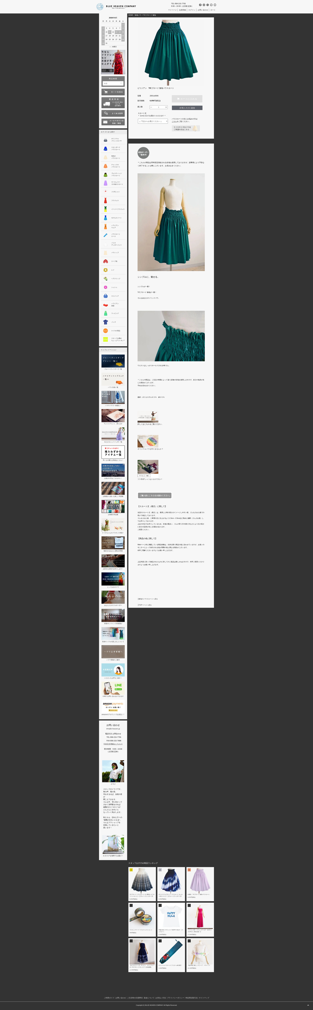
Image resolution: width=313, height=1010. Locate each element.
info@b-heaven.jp (113, 729)
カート (213, 10)
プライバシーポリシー (175, 998)
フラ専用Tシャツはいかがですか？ (150, 479)
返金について (149, 998)
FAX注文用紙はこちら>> (113, 744)
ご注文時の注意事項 (135, 998)
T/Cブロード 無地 (149, 15)
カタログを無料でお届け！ (113, 856)
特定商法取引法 (192, 998)
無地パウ (138, 15)
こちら (174, 121)
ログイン (191, 10)
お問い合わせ (203, 10)
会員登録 (182, 10)
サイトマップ (204, 998)
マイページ (172, 10)
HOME (130, 15)
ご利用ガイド (109, 998)
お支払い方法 (161, 998)
